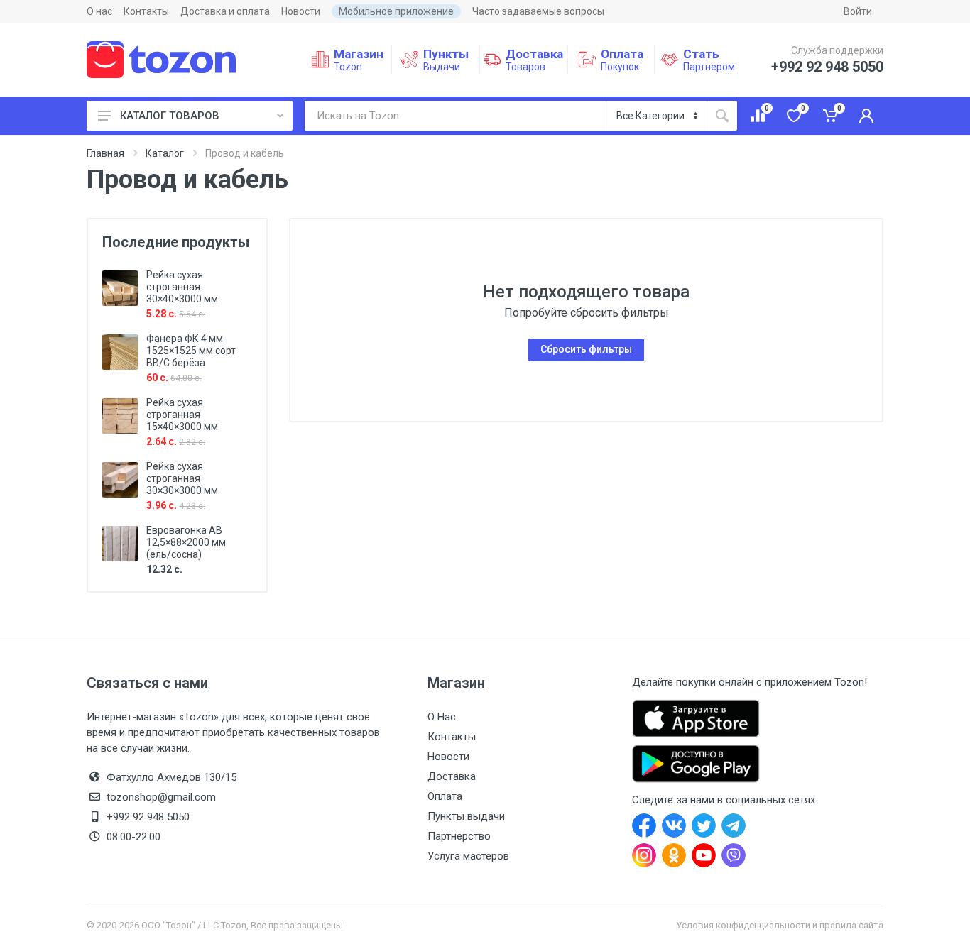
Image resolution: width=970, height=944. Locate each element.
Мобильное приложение (396, 11)
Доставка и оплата (225, 11)
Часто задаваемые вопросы (538, 11)
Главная (105, 153)
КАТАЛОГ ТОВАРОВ (169, 115)
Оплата (444, 796)
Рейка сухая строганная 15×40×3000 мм (182, 414)
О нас (99, 11)
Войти (858, 11)
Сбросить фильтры (586, 349)
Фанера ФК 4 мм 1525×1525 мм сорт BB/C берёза (191, 350)
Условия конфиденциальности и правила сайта (779, 925)
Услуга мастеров (468, 856)
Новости (300, 11)
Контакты (146, 11)
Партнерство (459, 836)
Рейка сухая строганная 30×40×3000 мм (182, 286)
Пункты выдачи (466, 816)
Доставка (451, 776)
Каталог (165, 153)
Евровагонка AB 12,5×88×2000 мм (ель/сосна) (186, 542)
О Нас (441, 716)
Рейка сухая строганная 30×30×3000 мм (182, 478)
